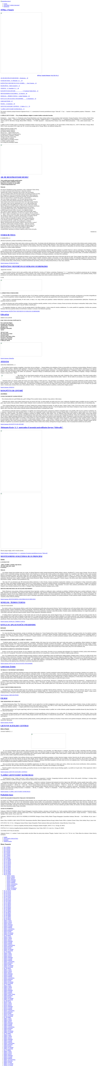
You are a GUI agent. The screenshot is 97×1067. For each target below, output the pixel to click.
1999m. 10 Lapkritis (8, 1047)
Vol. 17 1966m (7, 869)
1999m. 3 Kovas (8, 1037)
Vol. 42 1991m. (7, 918)
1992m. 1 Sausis (8, 920)
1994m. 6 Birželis (8, 960)
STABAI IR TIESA (8, 235)
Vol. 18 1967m (7, 870)
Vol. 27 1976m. (7, 897)
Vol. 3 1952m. (7, 849)
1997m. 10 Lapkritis (8, 1014)
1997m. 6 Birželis (8, 1009)
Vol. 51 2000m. (7, 1050)
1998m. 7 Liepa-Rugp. (9, 1027)
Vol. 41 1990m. (7, 916)
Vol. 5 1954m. (7, 852)
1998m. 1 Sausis (8, 1018)
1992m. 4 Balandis (8, 924)
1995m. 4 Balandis (8, 973)
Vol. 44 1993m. (7, 935)
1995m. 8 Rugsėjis (8, 979)
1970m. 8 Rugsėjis (11, 885)
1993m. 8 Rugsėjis (8, 946)
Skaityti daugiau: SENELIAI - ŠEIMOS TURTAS (13, 621)
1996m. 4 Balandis (8, 990)
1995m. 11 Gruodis (8, 983)
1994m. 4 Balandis (8, 957)
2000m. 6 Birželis (8, 1058)
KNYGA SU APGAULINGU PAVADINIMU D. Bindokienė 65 (18, 98)
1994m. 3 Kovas (8, 956)
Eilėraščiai (5, 315)
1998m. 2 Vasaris (8, 1020)
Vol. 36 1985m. (7, 909)
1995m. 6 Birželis (8, 976)
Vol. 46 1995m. (7, 968)
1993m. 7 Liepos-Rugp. (9, 945)
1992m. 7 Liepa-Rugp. (9, 928)
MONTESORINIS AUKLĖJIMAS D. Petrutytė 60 (14, 93)
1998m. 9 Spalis (7, 1029)
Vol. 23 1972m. (7, 892)
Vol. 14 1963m (7, 864)
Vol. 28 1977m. (7, 899)
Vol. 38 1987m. (7, 912)
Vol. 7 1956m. (7, 855)
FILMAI (4, 698)
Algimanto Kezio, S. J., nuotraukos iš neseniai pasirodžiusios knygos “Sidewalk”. (32, 427)
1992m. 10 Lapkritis (8, 933)
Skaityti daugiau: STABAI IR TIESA (10, 263)
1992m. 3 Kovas (8, 923)
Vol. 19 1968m (7, 871)
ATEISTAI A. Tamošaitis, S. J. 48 (10, 88)
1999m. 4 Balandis (8, 1039)
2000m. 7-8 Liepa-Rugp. (10, 1059)
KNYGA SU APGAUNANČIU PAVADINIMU (18, 625)
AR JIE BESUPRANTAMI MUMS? (14, 177)
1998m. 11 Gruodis (8, 1032)
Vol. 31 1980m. (7, 903)
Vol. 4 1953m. (7, 851)
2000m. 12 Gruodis (8, 1065)
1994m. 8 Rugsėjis (8, 963)
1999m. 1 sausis (7, 1035)
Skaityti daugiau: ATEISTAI (7, 387)
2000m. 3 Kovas (8, 1054)
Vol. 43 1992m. (7, 919)
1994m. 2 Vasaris (8, 954)
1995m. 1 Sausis (8, 969)
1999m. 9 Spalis (7, 1046)
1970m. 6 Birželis (11, 882)
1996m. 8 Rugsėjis (8, 995)
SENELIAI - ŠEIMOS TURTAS (13, 602)
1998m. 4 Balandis (8, 1022)
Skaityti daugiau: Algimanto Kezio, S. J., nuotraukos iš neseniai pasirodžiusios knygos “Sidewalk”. (24, 553)
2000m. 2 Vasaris (8, 1052)
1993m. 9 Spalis (7, 948)
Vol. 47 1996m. (7, 984)
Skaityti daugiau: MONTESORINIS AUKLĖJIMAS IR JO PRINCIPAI (18, 599)
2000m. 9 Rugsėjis (8, 1061)
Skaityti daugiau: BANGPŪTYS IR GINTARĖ (12, 424)
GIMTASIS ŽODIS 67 (7, 101)
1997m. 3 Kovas (8, 1005)
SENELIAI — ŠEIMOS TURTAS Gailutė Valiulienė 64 (15, 96)
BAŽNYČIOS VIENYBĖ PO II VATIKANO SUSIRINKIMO (24, 266)
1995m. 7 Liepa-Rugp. (9, 978)
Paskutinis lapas (7, 795)
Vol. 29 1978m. (7, 900)
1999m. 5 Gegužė (8, 1040)
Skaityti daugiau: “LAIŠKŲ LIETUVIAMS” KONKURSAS (15, 791)
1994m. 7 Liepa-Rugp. (9, 961)
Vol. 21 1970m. (7, 874)
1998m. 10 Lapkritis (8, 1031)
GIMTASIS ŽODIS (8, 667)
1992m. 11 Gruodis (8, 934)
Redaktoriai (6, 6)
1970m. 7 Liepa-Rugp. (12, 884)
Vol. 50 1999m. (7, 1033)
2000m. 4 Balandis (8, 1055)
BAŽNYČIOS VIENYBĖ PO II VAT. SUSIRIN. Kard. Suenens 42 (19, 83)
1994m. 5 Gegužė (8, 958)
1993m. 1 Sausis (8, 937)
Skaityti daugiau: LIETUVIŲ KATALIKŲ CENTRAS (14, 771)
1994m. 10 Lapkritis (8, 965)
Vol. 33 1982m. (7, 905)
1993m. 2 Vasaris (8, 938)
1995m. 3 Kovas (8, 972)
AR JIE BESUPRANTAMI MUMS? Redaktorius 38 (14, 78)
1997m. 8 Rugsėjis (8, 1012)
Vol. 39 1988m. (7, 914)
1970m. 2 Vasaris (7, 10)
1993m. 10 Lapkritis (8, 949)
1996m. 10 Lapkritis (8, 998)
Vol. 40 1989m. (7, 915)
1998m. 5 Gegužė (8, 1024)
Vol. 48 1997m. (7, 1001)
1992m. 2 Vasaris (8, 922)
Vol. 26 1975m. (7, 896)
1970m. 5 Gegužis (11, 881)
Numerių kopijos (8, 841)
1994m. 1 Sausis (8, 953)
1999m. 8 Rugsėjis (8, 1044)
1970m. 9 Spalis (10, 886)
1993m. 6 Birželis (8, 943)
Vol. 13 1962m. (7, 863)
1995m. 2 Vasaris (8, 971)
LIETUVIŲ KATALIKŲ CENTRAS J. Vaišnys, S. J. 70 (15, 106)
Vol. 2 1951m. (7, 848)
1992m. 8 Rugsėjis (8, 930)
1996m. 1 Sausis (8, 986)
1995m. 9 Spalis (7, 980)
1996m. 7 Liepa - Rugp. (9, 994)
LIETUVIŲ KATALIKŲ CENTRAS (14, 726)
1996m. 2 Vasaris (8, 987)
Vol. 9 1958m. (7, 858)
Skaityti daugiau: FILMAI (7, 722)
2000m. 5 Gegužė (8, 1057)
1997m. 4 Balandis (8, 1006)
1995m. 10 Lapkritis (8, 982)
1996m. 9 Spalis (7, 997)
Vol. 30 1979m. (7, 901)
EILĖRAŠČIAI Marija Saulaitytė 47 (10, 85)
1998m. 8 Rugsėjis (8, 1028)
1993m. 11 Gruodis (8, 950)
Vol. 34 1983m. (7, 907)
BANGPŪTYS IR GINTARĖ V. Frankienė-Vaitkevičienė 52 (19, 91)
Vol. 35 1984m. (7, 908)
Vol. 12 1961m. (7, 862)
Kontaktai (6, 840)
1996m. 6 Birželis (8, 993)
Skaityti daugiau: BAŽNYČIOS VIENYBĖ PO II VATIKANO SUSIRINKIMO (20, 311)
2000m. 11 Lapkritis (8, 1063)
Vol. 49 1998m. (7, 1017)
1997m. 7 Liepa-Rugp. (9, 1010)
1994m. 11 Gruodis (8, 967)
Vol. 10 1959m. (7, 859)
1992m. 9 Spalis (7, 931)
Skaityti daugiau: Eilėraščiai (7, 358)
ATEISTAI (5, 362)
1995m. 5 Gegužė (8, 975)
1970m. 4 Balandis (11, 879)
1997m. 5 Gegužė (8, 1008)
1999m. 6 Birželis (8, 1042)
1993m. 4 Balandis (8, 941)
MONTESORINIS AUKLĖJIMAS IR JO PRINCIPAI (21, 556)
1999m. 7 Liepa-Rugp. (9, 1043)
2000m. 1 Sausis (8, 1051)
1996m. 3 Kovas (8, 988)
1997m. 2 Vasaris (8, 1003)
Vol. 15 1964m (7, 866)
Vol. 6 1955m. (7, 854)
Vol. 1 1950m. (7, 847)
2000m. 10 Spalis (8, 1062)
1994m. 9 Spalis (7, 964)
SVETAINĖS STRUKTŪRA (11, 838)
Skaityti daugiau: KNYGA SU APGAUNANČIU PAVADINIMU (17, 663)
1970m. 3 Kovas (11, 878)
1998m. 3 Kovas (8, 1021)
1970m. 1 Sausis (11, 875)
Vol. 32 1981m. (7, 904)
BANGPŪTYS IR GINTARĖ (12, 391)
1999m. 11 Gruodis (8, 1048)
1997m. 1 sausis (7, 1002)
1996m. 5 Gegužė (8, 991)
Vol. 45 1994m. (7, 952)
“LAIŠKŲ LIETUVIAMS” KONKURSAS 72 (12, 109)
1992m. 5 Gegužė (8, 926)
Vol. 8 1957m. (7, 856)
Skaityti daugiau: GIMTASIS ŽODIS (10, 695)
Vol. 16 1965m (7, 867)
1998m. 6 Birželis (8, 1025)
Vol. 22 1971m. (7, 890)
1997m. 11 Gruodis (8, 1016)
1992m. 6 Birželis (8, 927)
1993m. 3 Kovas (8, 939)
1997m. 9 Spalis (7, 1013)
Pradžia (5, 3)
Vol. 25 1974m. (7, 894)
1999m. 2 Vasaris (8, 1036)
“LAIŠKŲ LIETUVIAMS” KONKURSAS (17, 775)
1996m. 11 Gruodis (8, 999)
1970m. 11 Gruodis (11, 889)
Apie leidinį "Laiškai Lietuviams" (12, 5)
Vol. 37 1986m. (7, 911)
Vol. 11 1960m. (7, 860)
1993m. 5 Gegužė (8, 942)
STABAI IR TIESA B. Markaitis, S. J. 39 (11, 80)
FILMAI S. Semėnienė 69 (8, 103)
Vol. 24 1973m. (7, 893)
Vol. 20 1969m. (7, 873)
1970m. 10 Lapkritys (12, 888)
